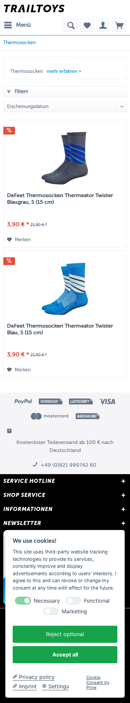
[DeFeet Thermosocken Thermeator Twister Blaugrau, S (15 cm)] (65, 156)
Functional (97, 601)
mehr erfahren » (64, 71)
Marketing (74, 611)
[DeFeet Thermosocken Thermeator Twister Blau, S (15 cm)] (65, 287)
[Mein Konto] (103, 25)
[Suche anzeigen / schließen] (70, 25)
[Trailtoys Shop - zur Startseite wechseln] (34, 9)
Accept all (65, 654)
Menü (23, 25)
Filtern (20, 91)
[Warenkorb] (119, 25)
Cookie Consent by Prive (97, 682)
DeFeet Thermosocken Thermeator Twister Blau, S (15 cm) (60, 329)
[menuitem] (17, 25)
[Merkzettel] (86, 25)
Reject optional (65, 634)
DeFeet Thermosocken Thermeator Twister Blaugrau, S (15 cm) (60, 198)
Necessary (47, 601)
